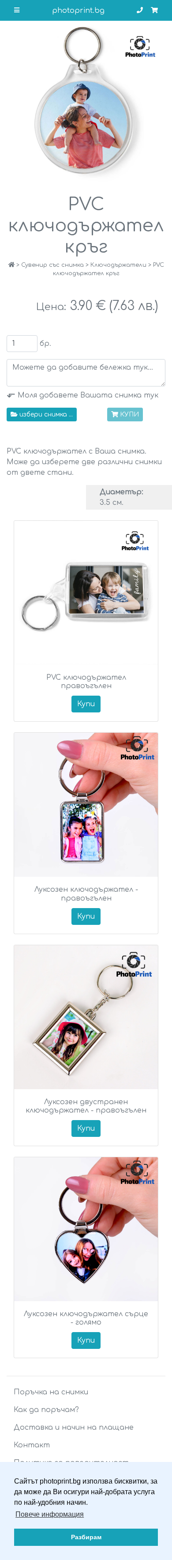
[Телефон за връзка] (140, 10)
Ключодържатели (118, 265)
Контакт (32, 1445)
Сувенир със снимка (52, 265)
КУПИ (129, 414)
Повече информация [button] (49, 1514)
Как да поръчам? (46, 1410)
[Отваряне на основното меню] (16, 10)
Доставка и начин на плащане (74, 1427)
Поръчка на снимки (51, 1392)
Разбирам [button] (86, 1537)
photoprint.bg (78, 11)
